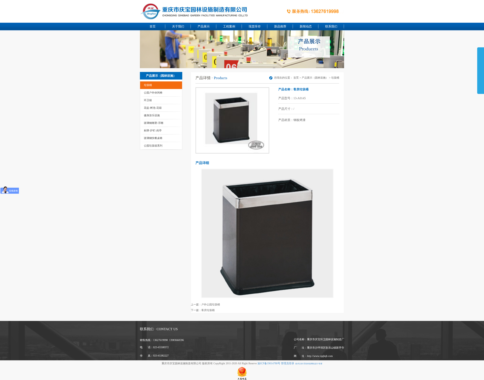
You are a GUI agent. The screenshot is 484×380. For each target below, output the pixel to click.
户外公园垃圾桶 (210, 304)
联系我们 (331, 26)
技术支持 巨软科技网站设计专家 (308, 364)
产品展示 (204, 26)
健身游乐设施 (152, 115)
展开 (480, 69)
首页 (153, 26)
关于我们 (178, 26)
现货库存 (255, 26)
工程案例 (229, 26)
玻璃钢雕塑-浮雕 (153, 123)
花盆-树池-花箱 (153, 107)
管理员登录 (287, 363)
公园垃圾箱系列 (153, 145)
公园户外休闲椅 (153, 92)
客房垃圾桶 (208, 310)
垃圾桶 (148, 85)
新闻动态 (306, 26)
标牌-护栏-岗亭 (153, 130)
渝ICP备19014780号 (269, 363)
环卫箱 (148, 100)
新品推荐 (280, 26)
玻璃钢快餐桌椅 (153, 138)
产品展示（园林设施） (315, 77)
